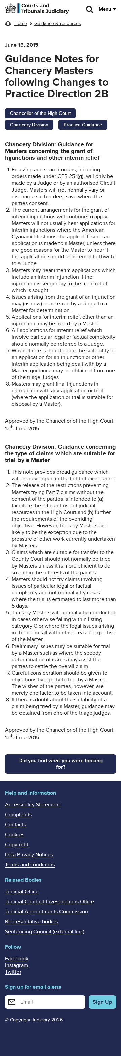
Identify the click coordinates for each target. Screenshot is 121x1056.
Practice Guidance (83, 125)
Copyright (16, 844)
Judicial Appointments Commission (46, 911)
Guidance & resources (57, 23)
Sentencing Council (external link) (44, 931)
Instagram (16, 965)
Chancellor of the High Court (40, 113)
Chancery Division (29, 125)
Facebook (16, 958)
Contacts (15, 824)
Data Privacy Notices (29, 854)
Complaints (18, 814)
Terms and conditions (30, 864)
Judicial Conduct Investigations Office (49, 901)
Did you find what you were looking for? (60, 763)
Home (20, 23)
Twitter (13, 972)
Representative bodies (31, 921)
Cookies (14, 834)
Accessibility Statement (32, 804)
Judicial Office (22, 891)
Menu (105, 9)
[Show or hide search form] (90, 10)
